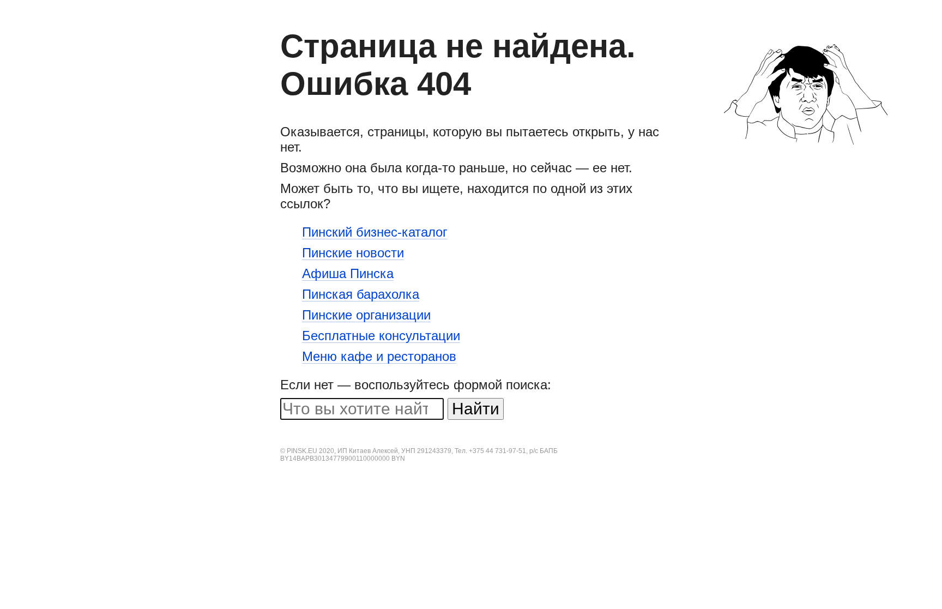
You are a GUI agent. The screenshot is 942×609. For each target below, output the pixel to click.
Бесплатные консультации (381, 336)
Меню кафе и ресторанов (379, 357)
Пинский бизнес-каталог (375, 232)
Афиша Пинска (348, 274)
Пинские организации (366, 315)
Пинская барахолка (360, 295)
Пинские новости (353, 253)
